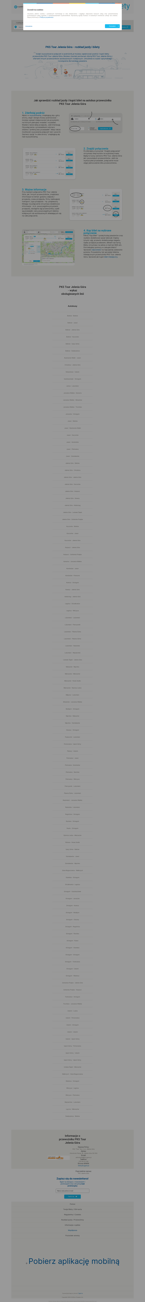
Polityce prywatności (46, 17)
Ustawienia (28, 26)
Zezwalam (112, 26)
